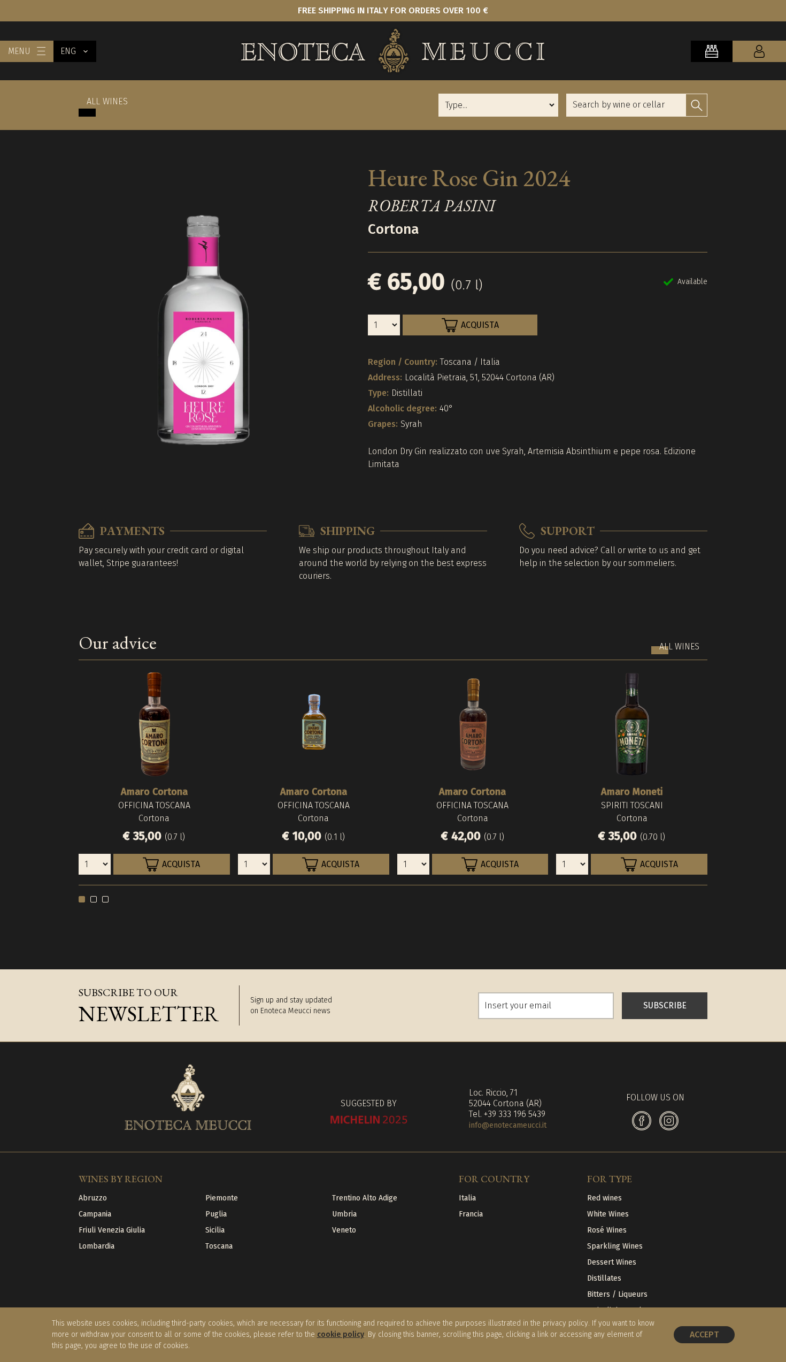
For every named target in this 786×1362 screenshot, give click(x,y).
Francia (471, 1214)
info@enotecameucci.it (507, 1125)
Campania (95, 1214)
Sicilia (215, 1230)
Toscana (219, 1246)
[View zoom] (204, 325)
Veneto (344, 1230)
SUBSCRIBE (665, 1005)
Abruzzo (93, 1198)
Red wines (604, 1198)
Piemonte (221, 1198)
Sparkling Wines (615, 1246)
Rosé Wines (607, 1230)
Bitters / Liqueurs (617, 1294)
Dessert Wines (611, 1262)
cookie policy (340, 1334)
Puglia (216, 1214)
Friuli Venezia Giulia (112, 1230)
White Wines (608, 1214)
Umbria (344, 1214)
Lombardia (96, 1246)
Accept (704, 1334)
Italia (467, 1198)
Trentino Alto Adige (364, 1198)
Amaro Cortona (154, 792)
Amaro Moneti (632, 792)
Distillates (604, 1278)
